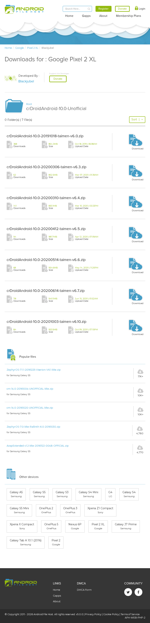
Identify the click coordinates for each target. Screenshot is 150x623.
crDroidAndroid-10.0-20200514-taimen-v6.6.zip (46, 259)
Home (69, 16)
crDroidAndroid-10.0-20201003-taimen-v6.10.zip (46, 321)
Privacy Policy (93, 614)
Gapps (86, 16)
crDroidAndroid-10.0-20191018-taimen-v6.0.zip (45, 136)
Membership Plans (128, 16)
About (103, 16)
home (8, 47)
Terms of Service (130, 614)
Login (141, 8)
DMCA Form (84, 589)
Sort (135, 119)
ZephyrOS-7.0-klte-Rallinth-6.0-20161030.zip (33, 426)
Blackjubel (26, 81)
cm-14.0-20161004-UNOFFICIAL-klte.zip (30, 388)
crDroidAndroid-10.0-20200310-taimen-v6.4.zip (46, 198)
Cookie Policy (111, 614)
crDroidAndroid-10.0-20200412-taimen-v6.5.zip (46, 229)
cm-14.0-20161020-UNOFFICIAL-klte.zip (30, 407)
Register (103, 8)
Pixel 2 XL (32, 47)
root (29, 104)
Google (19, 47)
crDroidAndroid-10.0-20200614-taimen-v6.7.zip (46, 290)
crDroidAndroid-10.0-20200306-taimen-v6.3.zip (46, 167)
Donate (58, 78)
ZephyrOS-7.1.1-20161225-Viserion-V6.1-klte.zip (34, 369)
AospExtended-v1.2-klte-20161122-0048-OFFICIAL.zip (38, 445)
